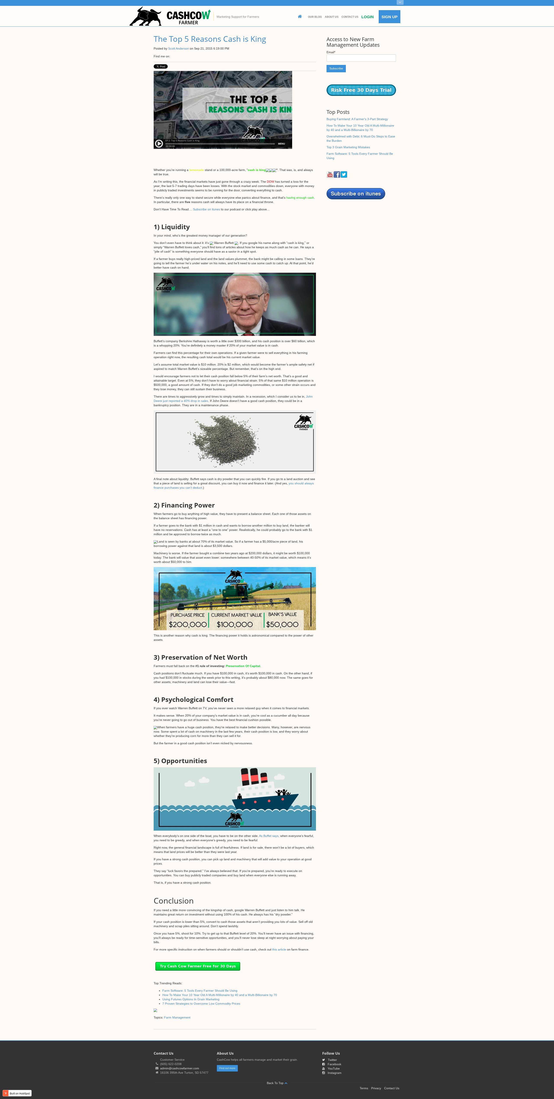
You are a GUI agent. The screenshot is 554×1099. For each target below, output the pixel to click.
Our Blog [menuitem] (315, 16)
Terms (364, 1088)
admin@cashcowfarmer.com (179, 1068)
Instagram (334, 1073)
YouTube (334, 1068)
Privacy (376, 1088)
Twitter (185, 56)
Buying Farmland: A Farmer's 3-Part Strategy (357, 119)
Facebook (173, 56)
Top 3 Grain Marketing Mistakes (348, 147)
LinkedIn (179, 56)
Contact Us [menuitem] (349, 16)
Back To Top (275, 1083)
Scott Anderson (178, 48)
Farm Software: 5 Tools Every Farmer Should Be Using (199, 990)
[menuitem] (299, 16)
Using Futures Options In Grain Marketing (190, 999)
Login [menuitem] (367, 17)
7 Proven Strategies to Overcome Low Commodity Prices (201, 1003)
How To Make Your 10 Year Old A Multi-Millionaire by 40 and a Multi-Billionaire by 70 (219, 995)
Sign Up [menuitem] (390, 17)
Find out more (227, 1068)
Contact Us (391, 1088)
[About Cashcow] (400, 2)
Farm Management (177, 1017)
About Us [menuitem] (331, 16)
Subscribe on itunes (206, 209)
